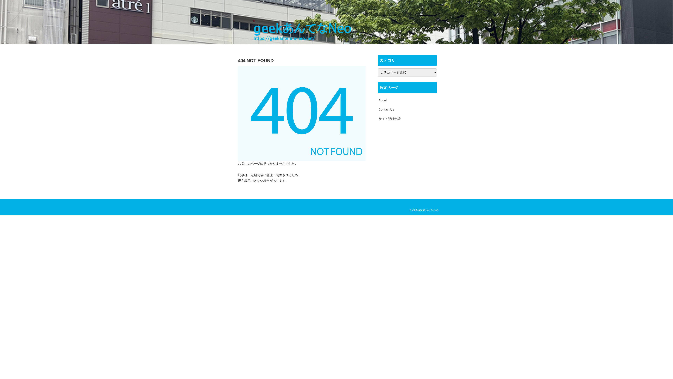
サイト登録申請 (390, 119)
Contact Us (386, 109)
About (383, 100)
